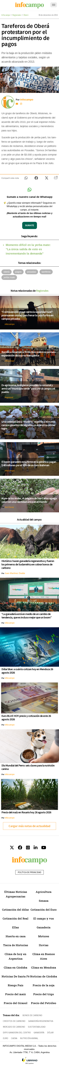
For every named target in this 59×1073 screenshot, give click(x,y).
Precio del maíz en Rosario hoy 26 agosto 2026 (26, 812)
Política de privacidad (29, 872)
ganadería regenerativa (40, 1021)
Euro (5, 1038)
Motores (43, 936)
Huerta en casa (15, 936)
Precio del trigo (43, 994)
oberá (6, 272)
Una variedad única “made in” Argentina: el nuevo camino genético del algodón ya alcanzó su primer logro (28, 425)
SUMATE (29, 225)
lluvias (43, 945)
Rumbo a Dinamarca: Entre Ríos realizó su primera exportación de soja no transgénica (28, 353)
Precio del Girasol (15, 1003)
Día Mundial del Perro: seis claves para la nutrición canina (28, 767)
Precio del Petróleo (43, 1003)
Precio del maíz (15, 994)
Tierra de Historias (15, 945)
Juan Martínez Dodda (15, 573)
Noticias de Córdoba (43, 976)
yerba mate (9, 277)
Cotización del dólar (15, 909)
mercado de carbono (14, 1026)
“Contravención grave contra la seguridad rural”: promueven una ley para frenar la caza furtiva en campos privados (27, 315)
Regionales (16, 15)
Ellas (15, 927)
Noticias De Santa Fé (16, 976)
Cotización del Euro (44, 909)
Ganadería (43, 927)
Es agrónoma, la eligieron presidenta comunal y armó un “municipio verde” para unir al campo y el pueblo (28, 388)
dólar (50, 1032)
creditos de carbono (14, 1021)
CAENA (14, 1038)
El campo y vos (43, 918)
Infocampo (5, 15)
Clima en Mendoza (43, 967)
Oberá (25, 15)
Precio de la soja (43, 985)
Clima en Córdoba (15, 967)
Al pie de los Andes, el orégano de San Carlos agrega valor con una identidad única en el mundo (29, 499)
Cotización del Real (15, 918)
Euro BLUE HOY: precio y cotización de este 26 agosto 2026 (26, 717)
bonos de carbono (32, 1015)
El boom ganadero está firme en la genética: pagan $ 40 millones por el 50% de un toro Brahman (28, 463)
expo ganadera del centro (17, 1032)
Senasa (43, 900)
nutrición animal (29, 1038)
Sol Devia (9, 507)
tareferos (46, 272)
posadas (31, 272)
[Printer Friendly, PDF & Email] (56, 179)
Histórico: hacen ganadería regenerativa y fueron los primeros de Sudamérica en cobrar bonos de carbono (27, 564)
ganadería (39, 1032)
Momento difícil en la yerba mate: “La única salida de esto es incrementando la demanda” (28, 249)
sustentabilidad (37, 1026)
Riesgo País (15, 985)
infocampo (9, 324)
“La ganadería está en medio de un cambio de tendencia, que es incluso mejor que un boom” (26, 615)
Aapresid (9, 397)
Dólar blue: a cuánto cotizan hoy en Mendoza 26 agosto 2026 (27, 670)
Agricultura (43, 892)
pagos (18, 272)
